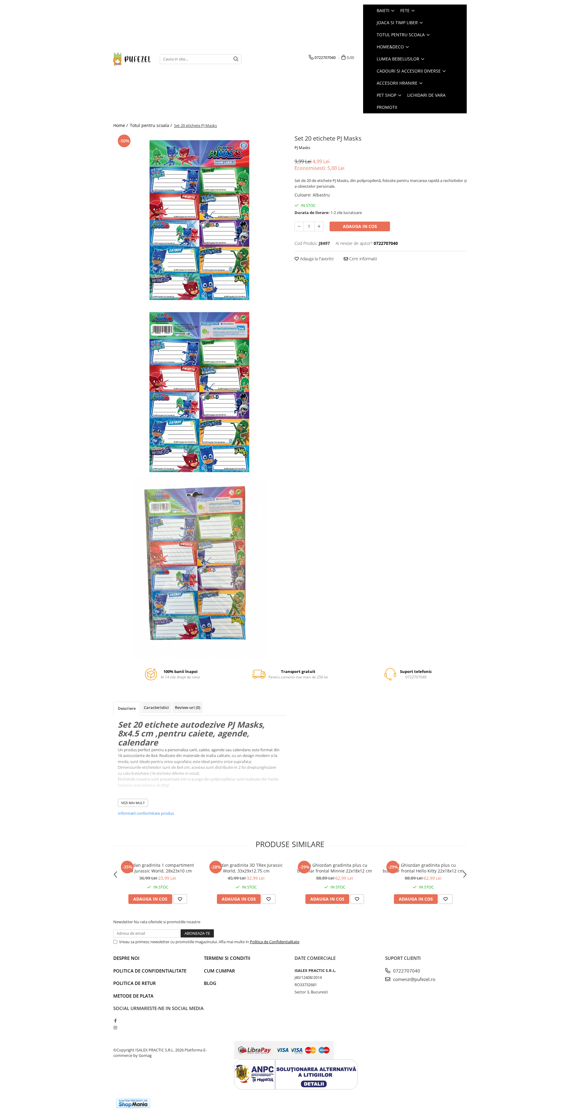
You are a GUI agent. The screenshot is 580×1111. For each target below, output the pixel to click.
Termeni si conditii (227, 958)
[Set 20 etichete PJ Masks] (199, 219)
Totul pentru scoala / (151, 125)
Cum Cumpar (219, 971)
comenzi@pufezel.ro (413, 979)
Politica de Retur (134, 983)
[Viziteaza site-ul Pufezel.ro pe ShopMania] (133, 1103)
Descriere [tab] (127, 708)
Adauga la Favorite (316, 259)
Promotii (387, 107)
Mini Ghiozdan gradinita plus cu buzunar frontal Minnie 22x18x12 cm (334, 868)
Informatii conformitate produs (146, 813)
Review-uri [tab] (187, 707)
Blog (210, 983)
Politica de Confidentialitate (274, 941)
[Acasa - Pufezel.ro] (132, 58)
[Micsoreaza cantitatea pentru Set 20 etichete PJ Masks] (299, 226)
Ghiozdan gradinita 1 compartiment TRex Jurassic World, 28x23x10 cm (157, 868)
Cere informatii (362, 259)
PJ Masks (302, 147)
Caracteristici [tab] (156, 707)
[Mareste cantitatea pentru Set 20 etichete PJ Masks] (319, 226)
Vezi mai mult (133, 803)
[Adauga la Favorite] (180, 899)
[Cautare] (235, 59)
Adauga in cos (360, 226)
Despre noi (126, 958)
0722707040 (406, 971)
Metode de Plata (133, 996)
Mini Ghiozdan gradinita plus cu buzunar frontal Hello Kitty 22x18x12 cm (423, 868)
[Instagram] (115, 1027)
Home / (121, 125)
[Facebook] (115, 1020)
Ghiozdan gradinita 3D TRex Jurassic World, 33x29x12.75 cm (246, 868)
